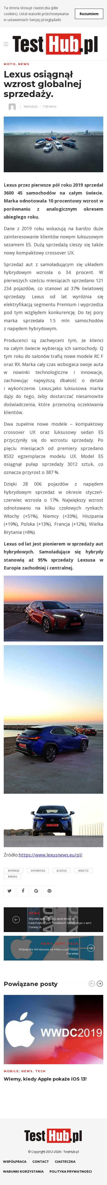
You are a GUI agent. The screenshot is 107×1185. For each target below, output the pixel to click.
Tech (73, 943)
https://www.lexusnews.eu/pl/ (50, 855)
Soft (60, 943)
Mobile (11, 1071)
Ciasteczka (65, 1161)
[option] (53, 1040)
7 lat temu (49, 106)
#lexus (61, 870)
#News (12, 876)
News (24, 64)
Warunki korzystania (23, 1171)
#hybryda (38, 870)
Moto (10, 64)
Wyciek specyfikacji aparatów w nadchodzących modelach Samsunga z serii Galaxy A (60, 923)
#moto (83, 870)
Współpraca (14, 1161)
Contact (40, 1161)
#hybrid (13, 870)
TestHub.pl (30, 106)
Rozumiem (89, 13)
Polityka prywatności (71, 1171)
